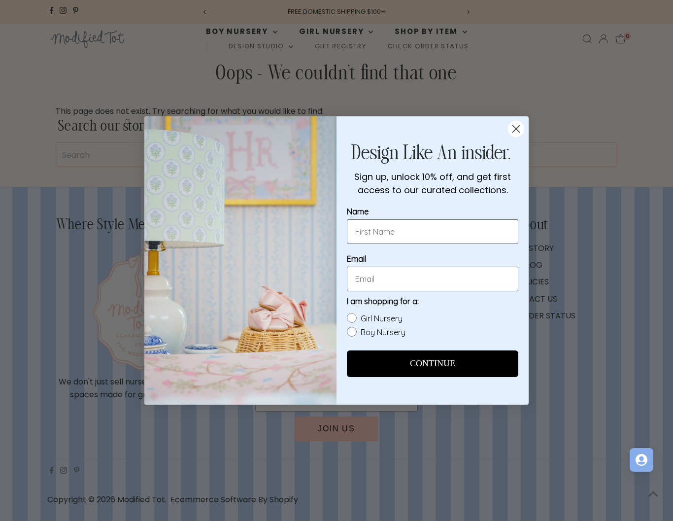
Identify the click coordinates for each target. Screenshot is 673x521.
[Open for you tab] (641, 460)
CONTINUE (432, 364)
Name (358, 211)
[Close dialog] (516, 129)
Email (356, 259)
